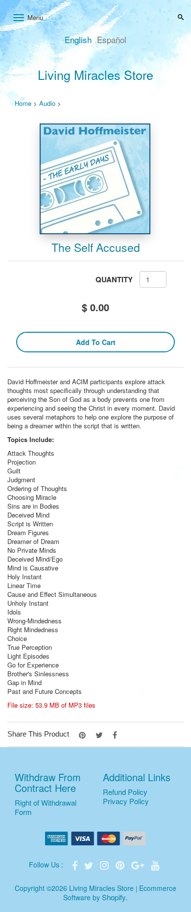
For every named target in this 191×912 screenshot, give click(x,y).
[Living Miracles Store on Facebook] (76, 864)
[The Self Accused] (95, 179)
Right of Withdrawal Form (45, 807)
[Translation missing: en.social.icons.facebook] (115, 734)
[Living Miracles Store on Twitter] (89, 864)
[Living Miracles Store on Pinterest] (121, 864)
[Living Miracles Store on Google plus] (138, 864)
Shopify (114, 897)
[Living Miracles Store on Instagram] (105, 864)
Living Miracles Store (95, 74)
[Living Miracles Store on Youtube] (155, 864)
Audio (47, 103)
